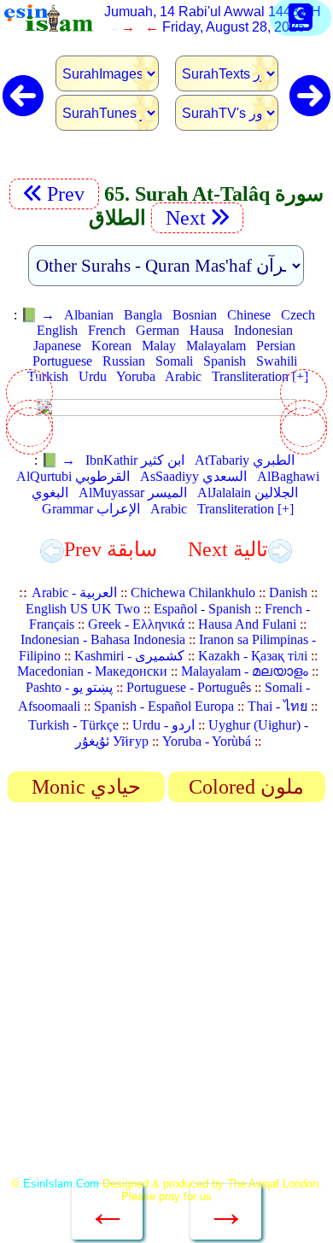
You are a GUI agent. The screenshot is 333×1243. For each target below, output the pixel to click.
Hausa (207, 330)
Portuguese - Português (188, 687)
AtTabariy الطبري (245, 460)
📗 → (37, 315)
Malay (159, 345)
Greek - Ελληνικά (136, 624)
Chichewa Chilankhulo (193, 592)
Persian (275, 345)
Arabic (183, 376)
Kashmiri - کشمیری (129, 655)
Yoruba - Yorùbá (206, 741)
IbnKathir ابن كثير (134, 460)
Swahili (276, 361)
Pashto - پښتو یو (69, 687)
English (57, 330)
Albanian (89, 315)
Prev (68, 194)
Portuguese (62, 361)
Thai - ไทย (277, 706)
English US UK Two (83, 608)
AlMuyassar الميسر (133, 492)
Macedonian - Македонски (92, 671)
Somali (174, 361)
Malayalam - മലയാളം (244, 671)
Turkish (47, 376)
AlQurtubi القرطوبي (73, 476)
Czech (298, 315)
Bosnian (194, 315)
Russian (123, 361)
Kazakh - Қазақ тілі (252, 655)
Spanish (224, 361)
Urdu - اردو (163, 725)
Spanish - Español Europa (164, 706)
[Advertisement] (166, 995)
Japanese (57, 345)
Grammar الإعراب (91, 508)
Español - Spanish (202, 608)
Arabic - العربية (74, 592)
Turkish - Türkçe (73, 725)
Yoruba (135, 376)
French (107, 330)
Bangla (143, 315)
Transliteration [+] (260, 376)
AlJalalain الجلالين (247, 492)
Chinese (249, 315)
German (157, 330)
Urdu (93, 376)
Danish (288, 592)
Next (183, 218)
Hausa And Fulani (247, 624)
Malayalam (216, 345)
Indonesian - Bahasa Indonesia (102, 639)
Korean (111, 345)
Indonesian (263, 330)
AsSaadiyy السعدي (193, 476)
